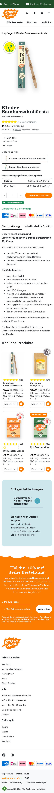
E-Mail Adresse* (11, 601)
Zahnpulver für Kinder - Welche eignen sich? (23, 500)
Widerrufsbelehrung (12, 782)
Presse (5, 714)
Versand (18, 129)
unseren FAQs (18, 531)
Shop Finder (8, 683)
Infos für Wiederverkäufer (16, 695)
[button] (21, 403)
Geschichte (8, 736)
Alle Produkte (14, 22)
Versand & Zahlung (12, 669)
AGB (27, 778)
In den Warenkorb (39, 195)
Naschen (32, 22)
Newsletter (8, 673)
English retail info (11, 709)
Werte (5, 731)
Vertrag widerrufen (11, 778)
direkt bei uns (27, 534)
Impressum (7, 773)
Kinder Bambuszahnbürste (24, 166)
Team (5, 726)
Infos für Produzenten (14, 700)
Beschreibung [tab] (11, 226)
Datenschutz (22, 773)
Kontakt (6, 664)
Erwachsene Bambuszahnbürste (27, 158)
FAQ (4, 678)
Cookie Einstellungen (36, 782)
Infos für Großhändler (14, 705)
